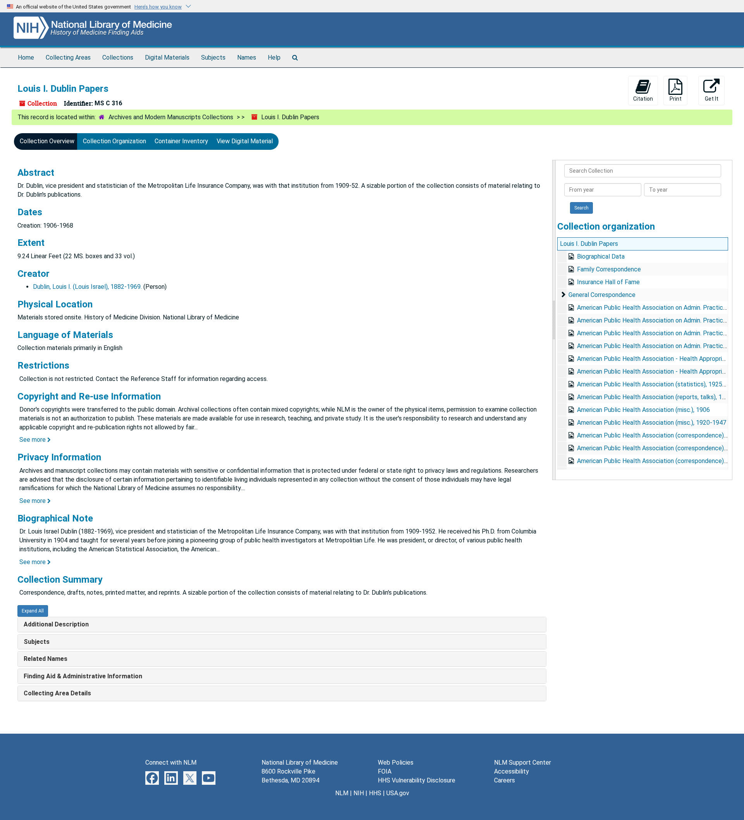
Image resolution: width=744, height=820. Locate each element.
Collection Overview (47, 141)
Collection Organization (114, 141)
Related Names (45, 658)
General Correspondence (602, 294)
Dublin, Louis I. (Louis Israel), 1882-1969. (87, 286)
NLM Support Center (522, 762)
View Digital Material (245, 141)
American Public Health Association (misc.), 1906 (643, 409)
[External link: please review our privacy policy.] (152, 777)
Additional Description (56, 624)
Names (246, 57)
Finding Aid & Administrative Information (83, 676)
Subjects (213, 57)
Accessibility (511, 771)
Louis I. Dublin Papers (589, 243)
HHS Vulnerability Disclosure (416, 780)
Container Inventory (181, 141)
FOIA (384, 771)
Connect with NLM (170, 762)
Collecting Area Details (57, 693)
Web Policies (395, 762)
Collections (117, 57)
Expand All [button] (33, 611)
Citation (643, 99)
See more (33, 439)
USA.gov (397, 793)
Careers (504, 780)
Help (274, 57)
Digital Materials (167, 57)
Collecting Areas (68, 57)
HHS (375, 793)
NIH (358, 793)
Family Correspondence (609, 269)
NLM (341, 793)
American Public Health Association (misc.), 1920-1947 (651, 422)
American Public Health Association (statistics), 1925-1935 (658, 384)
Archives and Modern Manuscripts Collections (170, 117)
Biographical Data (601, 256)
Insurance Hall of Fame (608, 282)
